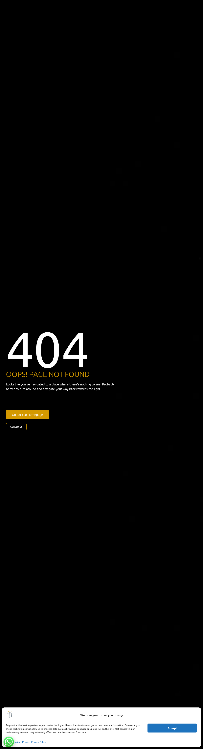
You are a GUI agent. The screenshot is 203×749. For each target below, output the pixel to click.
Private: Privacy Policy (34, 741)
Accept (172, 728)
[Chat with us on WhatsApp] (9, 742)
